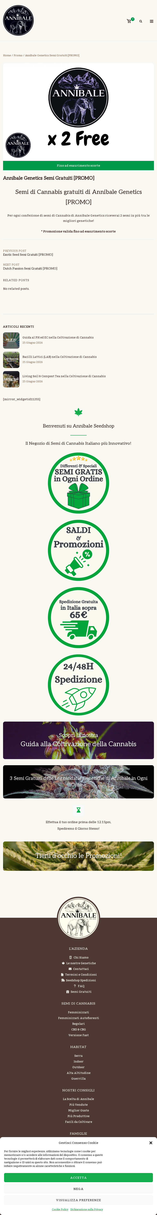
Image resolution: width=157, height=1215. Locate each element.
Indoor (79, 1062)
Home (7, 55)
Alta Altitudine (79, 1073)
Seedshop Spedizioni (81, 980)
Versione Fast (78, 1035)
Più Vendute (78, 1105)
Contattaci (81, 969)
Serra (78, 1056)
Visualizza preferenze (78, 1200)
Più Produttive (78, 1116)
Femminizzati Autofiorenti (78, 1018)
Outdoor (78, 1067)
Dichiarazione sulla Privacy (86, 1209)
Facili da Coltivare (78, 1122)
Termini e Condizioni (81, 975)
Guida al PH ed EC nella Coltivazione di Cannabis (58, 337)
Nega (78, 1189)
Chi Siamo (81, 958)
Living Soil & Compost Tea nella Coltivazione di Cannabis (64, 376)
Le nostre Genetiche (81, 963)
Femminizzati (78, 1012)
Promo (18, 55)
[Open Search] (140, 21)
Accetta (78, 1178)
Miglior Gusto (78, 1110)
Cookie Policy (60, 1209)
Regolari (78, 1024)
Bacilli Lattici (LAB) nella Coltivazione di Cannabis (59, 357)
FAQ (81, 986)
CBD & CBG (78, 1030)
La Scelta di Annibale (78, 1099)
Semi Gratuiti (81, 992)
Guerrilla (78, 1079)
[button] (151, 1143)
